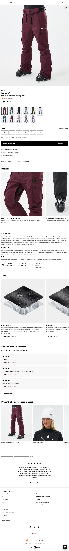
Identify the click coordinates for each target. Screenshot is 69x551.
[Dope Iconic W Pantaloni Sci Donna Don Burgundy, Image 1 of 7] (34, 45)
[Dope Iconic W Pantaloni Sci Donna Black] (19, 111)
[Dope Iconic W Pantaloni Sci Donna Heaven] (19, 119)
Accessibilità (39, 505)
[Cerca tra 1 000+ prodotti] (59, 2)
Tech (19, 161)
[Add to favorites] (66, 8)
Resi (3, 502)
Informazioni (11, 161)
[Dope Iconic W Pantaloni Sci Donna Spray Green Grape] (26, 111)
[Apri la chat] (65, 547)
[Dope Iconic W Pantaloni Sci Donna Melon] (40, 111)
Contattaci (5, 494)
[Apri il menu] (2, 2)
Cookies (38, 499)
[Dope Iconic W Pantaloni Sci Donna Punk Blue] (11, 111)
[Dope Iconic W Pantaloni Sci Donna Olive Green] (33, 111)
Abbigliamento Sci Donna (21, 456)
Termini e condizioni (41, 494)
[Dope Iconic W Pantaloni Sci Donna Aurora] (26, 119)
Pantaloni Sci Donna (7, 456)
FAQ (3, 496)
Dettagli (3, 161)
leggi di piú (9, 265)
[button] (34, 547)
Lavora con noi (6, 520)
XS (11, 132)
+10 (40, 119)
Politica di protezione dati (43, 496)
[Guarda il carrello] (66, 2)
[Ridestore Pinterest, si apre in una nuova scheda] (38, 527)
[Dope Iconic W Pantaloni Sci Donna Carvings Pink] (4, 119)
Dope (31, 456)
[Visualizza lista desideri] (63, 2)
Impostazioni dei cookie (42, 502)
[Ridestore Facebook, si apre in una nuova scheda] (30, 527)
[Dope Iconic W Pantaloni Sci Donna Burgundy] (11, 119)
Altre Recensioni (8, 393)
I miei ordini (5, 499)
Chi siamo (4, 515)
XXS (4, 132)
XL (41, 132)
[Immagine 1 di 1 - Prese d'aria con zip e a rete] (23, 194)
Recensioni (26, 161)
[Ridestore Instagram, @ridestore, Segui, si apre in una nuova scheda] (34, 527)
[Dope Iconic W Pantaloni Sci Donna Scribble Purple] (33, 119)
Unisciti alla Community (8, 512)
